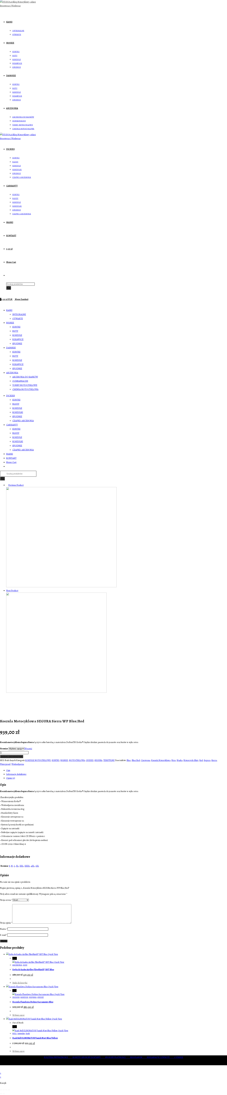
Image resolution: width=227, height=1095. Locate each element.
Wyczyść (28, 748)
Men (173, 760)
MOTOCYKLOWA (77, 760)
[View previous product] (7, 485)
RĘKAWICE (17, 339)
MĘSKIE (10, 322)
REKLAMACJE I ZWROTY (160, 1057)
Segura (207, 760)
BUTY (15, 331)
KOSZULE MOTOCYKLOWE (38, 760)
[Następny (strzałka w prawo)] (4, 1093)
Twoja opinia (6, 922)
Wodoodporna (17, 764)
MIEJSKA (32, 997)
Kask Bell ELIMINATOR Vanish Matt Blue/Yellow (35, 1038)
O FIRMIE (178, 1057)
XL (17, 865)
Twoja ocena (6, 900)
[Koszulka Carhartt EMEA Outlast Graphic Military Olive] (61, 586)
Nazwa (3, 929)
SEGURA (98, 760)
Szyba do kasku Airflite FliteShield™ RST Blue (33, 969)
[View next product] (19, 590)
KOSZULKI (17, 412)
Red (201, 760)
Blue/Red (136, 760)
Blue (129, 760)
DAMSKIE (11, 347)
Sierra (214, 760)
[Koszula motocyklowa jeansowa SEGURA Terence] (56, 692)
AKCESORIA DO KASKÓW (25, 376)
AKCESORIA (12, 372)
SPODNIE (17, 343)
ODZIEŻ (89, 760)
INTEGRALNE (19, 314)
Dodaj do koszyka (11, 756)
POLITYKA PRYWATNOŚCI (58, 1057)
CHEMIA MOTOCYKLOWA (25, 389)
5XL (37, 865)
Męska (179, 760)
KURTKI (16, 326)
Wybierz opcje (18, 1015)
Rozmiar (4, 748)
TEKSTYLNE (109, 760)
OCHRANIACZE (20, 381)
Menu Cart (11, 462)
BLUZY (15, 403)
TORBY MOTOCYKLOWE (24, 385)
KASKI (9, 310)
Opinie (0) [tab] (10, 778)
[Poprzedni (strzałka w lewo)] (1, 1093)
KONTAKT (11, 458)
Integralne (21, 1033)
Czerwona (145, 760)
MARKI (9, 453)
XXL (21, 865)
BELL (14, 1033)
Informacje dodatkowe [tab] (16, 774)
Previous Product (16, 485)
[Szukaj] (8, 288)
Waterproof (5, 764)
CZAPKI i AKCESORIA (23, 420)
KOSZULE (17, 335)
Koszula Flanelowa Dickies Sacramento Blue (32, 1001)
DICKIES (10, 395)
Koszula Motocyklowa (160, 760)
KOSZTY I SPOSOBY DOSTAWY (89, 1057)
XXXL (27, 865)
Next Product (12, 590)
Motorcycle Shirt (190, 760)
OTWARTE (17, 318)
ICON (25, 965)
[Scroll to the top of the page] (1, 1069)
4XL (32, 865)
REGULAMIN (138, 1057)
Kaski (28, 1033)
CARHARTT (12, 424)
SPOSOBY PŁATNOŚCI (117, 1057)
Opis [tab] (8, 770)
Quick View (52, 954)
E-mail (3, 935)
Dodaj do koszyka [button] (20, 983)
